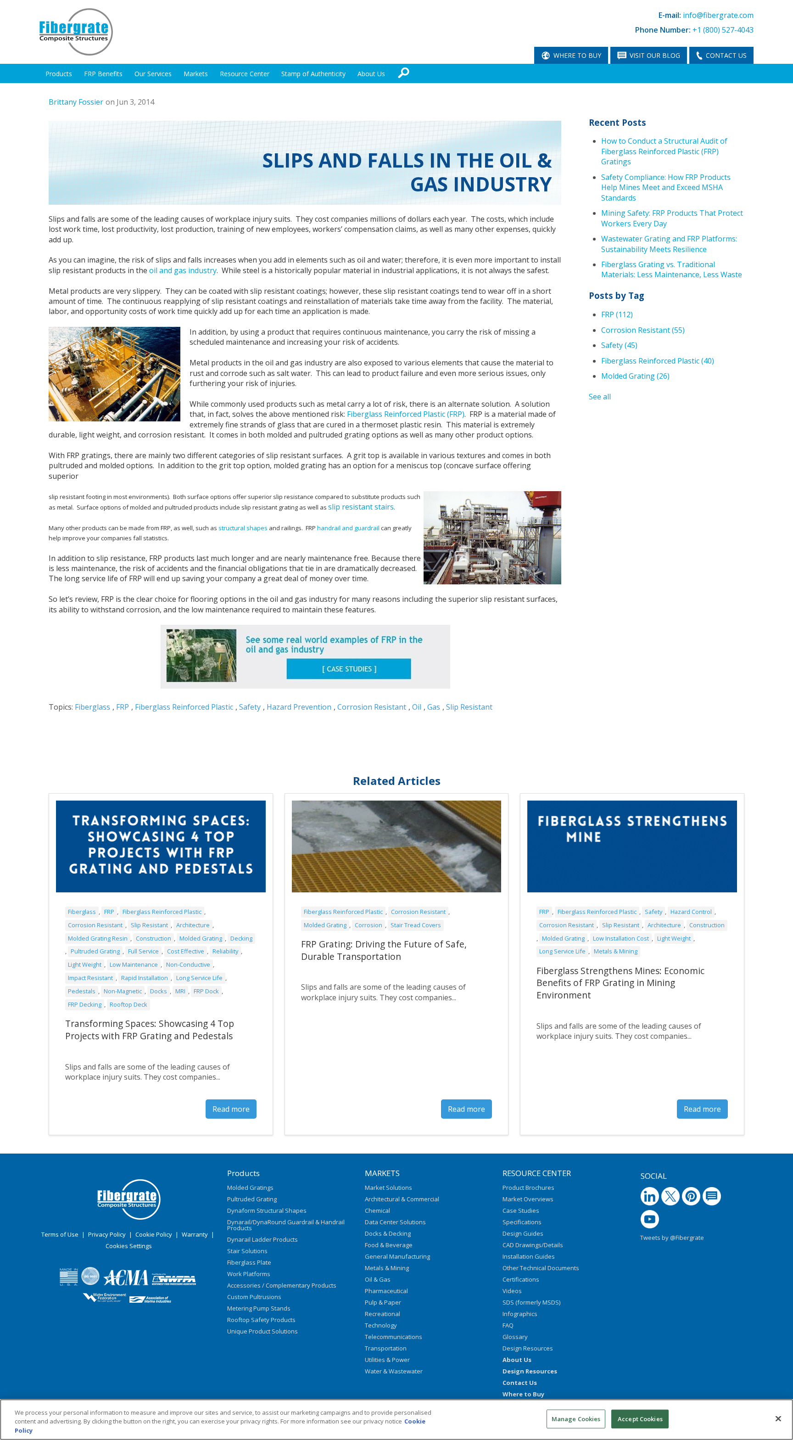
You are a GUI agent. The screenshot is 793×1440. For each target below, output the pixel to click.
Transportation (386, 1348)
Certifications (521, 1279)
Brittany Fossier (76, 102)
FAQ (508, 1325)
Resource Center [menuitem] (244, 73)
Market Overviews (528, 1199)
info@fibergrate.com (718, 15)
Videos (512, 1291)
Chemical (377, 1210)
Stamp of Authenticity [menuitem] (313, 73)
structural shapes (243, 528)
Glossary (515, 1337)
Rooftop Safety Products (261, 1320)
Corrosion (368, 925)
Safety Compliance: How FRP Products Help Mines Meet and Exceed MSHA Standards (666, 187)
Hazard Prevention (299, 707)
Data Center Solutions (395, 1222)
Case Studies (521, 1210)
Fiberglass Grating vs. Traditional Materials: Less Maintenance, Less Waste (671, 269)
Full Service (143, 951)
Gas (433, 707)
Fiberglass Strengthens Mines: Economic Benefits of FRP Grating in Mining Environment (620, 983)
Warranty (195, 1234)
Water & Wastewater (394, 1371)
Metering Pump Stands (258, 1308)
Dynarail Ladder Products (262, 1239)
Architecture (193, 925)
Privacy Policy (107, 1234)
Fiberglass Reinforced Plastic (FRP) (405, 414)
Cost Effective (185, 951)
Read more (231, 1109)
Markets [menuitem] (196, 73)
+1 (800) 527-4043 (723, 30)
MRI (180, 991)
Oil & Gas (378, 1279)
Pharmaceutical (386, 1291)
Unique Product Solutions (262, 1331)
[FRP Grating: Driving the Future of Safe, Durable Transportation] (397, 846)
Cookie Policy (153, 1234)
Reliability (225, 951)
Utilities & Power (387, 1360)
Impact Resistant (90, 978)
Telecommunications (393, 1337)
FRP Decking (84, 1004)
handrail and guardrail (348, 528)
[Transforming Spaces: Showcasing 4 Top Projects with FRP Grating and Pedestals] (161, 846)
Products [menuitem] (58, 73)
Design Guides (523, 1233)
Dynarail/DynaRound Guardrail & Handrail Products (286, 1225)
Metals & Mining (615, 951)
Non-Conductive (188, 964)
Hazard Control (691, 912)
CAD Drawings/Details (533, 1245)
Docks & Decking (388, 1233)
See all (600, 397)
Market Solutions (388, 1187)
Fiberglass (92, 707)
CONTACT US (726, 55)
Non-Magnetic (123, 991)
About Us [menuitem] (371, 73)
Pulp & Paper (383, 1302)
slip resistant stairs (361, 507)
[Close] (778, 1418)
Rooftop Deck (128, 1004)
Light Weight (84, 964)
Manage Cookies (576, 1418)
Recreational (382, 1314)
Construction (153, 938)
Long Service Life (199, 978)
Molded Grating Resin (98, 938)
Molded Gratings (250, 1187)
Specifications (522, 1222)
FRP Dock (206, 991)
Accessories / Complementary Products (281, 1285)
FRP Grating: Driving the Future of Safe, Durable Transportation (384, 950)
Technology (381, 1325)
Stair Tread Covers (416, 925)
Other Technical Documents (541, 1268)
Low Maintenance (134, 964)
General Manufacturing (397, 1256)
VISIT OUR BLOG (655, 55)
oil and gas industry (183, 270)
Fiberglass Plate (249, 1262)
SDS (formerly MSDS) (531, 1302)
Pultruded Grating (95, 951)
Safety (250, 707)
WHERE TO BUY (577, 55)
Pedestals (81, 991)
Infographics (520, 1314)
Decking (241, 938)
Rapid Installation (144, 978)
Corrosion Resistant (371, 707)
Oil (416, 707)
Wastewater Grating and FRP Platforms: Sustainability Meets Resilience (669, 244)
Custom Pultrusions (254, 1297)
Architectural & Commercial (402, 1199)
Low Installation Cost (621, 938)
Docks (158, 991)
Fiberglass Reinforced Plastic (184, 707)
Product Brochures (528, 1187)
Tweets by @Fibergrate (672, 1237)
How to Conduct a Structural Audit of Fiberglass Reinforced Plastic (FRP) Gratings (664, 151)
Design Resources (528, 1348)
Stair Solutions (247, 1251)
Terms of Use (59, 1234)
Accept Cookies (640, 1418)
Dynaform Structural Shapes (267, 1210)
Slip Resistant (469, 707)
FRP (122, 707)
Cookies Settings (129, 1246)
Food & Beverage (389, 1245)
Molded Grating (635, 376)
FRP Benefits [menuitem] (103, 73)
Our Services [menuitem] (153, 73)
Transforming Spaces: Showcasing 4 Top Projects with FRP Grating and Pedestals (149, 1029)
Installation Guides (529, 1256)
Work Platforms (248, 1274)
